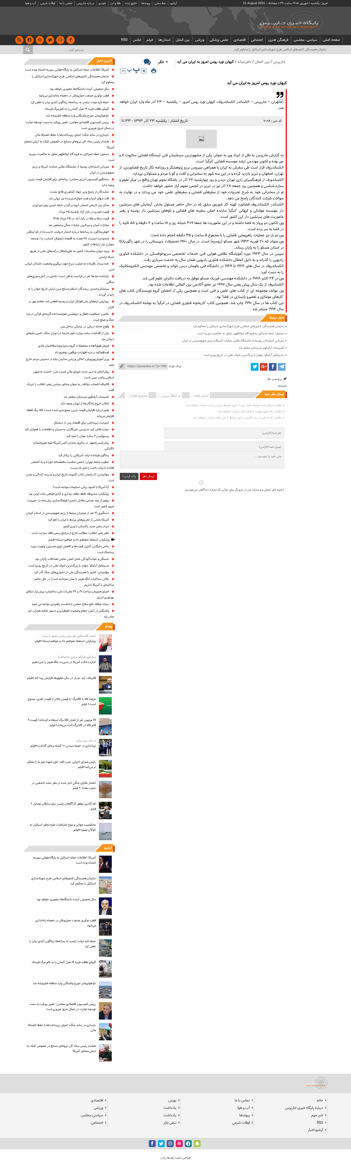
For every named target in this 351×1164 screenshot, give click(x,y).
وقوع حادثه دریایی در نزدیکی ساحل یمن (84, 326)
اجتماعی (257, 40)
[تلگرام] (281, 367)
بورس (172, 1100)
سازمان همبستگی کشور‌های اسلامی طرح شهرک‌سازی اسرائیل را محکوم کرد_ (280, 49)
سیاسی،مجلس (92, 1115)
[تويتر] (50, 40)
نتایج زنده (131, 3)
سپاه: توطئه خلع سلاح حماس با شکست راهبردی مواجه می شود (70, 604)
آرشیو (173, 3)
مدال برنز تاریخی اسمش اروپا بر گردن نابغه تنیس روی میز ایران (70, 205)
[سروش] (29, 40)
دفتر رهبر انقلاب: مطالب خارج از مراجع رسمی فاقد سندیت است (70, 533)
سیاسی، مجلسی (305, 40)
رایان (163, 1158)
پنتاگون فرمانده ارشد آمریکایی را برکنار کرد (83, 455)
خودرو (102, 3)
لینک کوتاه (175, 366)
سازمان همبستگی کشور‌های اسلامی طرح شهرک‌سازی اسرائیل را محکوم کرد (238, 326)
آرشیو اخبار (315, 1130)
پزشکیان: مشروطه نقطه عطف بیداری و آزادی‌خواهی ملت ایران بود (69, 494)
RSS (124, 40)
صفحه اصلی (331, 40)
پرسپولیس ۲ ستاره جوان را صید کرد (87, 436)
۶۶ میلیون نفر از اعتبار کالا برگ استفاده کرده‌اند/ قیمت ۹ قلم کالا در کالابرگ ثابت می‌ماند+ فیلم (62, 723)
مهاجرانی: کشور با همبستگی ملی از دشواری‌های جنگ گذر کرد (71, 572)
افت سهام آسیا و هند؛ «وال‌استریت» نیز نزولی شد (79, 198)
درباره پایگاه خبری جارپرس (304, 1108)
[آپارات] (40, 40)
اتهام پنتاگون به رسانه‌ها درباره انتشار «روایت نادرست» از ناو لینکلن (68, 232)
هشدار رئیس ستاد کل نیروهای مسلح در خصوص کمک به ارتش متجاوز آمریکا (61, 1048)
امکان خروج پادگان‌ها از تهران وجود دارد (85, 403)
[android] (197, 1143)
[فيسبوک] (71, 40)
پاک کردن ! (129, 476)
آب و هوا (30, 3)
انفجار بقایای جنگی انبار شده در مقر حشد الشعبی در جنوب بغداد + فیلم (64, 785)
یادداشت (169, 1108)
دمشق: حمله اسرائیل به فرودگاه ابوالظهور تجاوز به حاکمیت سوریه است (240, 333)
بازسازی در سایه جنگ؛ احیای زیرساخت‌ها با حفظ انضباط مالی (72, 135)
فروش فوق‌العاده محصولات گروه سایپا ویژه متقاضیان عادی (73, 346)
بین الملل (183, 40)
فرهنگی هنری (278, 40)
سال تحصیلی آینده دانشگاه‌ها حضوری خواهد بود (79, 89)
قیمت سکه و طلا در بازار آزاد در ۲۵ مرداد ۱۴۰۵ (81, 218)
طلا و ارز (115, 3)
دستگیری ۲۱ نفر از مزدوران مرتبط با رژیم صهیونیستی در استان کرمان (67, 513)
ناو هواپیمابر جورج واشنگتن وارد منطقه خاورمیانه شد (77, 115)
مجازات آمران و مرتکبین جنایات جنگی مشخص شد (78, 225)
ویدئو (108, 626)
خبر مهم (317, 1115)
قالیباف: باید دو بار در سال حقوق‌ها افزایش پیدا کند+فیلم (61, 678)
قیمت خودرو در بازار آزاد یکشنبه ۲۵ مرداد (84, 212)
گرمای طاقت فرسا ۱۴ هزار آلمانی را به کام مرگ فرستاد (77, 109)
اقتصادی (240, 40)
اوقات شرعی (47, 3)
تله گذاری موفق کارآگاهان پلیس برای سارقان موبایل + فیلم (63, 806)
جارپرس (279, 62)
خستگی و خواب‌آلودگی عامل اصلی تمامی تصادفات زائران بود (72, 559)
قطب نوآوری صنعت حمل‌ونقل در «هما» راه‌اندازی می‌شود (74, 95)
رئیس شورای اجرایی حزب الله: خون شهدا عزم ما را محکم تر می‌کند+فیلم (61, 764)
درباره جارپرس (85, 3)
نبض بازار (169, 1123)
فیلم (149, 40)
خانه (320, 1100)
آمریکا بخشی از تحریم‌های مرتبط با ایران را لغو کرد (78, 519)
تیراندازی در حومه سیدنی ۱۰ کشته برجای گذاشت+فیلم (63, 746)
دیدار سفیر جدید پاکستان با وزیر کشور (86, 526)
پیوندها (145, 3)
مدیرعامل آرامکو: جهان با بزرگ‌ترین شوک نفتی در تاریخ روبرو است (244, 355)
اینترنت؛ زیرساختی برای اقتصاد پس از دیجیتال (81, 422)
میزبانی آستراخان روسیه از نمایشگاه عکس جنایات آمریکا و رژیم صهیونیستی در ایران (233, 340)
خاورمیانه (244, 62)
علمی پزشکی (219, 40)
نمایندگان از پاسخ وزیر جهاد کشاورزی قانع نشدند (79, 192)
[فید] (19, 40)
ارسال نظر (148, 476)
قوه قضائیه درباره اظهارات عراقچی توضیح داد (82, 352)
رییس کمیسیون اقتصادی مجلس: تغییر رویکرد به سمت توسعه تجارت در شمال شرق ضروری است (63, 1007)
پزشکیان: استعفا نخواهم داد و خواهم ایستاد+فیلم (79, 539)
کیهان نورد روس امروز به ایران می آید (257, 83)
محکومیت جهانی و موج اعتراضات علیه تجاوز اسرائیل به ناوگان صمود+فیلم (63, 827)
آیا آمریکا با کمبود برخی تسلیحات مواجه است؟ (81, 487)
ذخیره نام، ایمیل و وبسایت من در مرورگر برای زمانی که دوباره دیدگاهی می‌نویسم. (234, 489)
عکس (137, 40)
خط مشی (160, 3)
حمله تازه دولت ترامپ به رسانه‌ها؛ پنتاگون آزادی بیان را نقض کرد (70, 102)
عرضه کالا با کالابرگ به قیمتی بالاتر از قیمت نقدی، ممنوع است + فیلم (62, 702)
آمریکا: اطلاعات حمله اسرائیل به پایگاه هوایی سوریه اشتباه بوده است (67, 69)
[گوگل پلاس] (263, 367)
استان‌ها (164, 40)
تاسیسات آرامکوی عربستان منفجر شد (261, 348)
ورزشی (199, 40)
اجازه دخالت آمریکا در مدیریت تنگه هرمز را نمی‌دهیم (64, 662)
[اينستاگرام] (60, 40)
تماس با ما (66, 3)
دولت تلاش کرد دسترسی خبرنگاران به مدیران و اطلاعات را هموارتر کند (67, 429)
